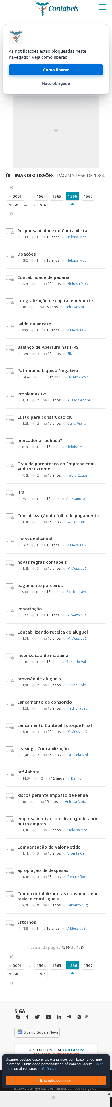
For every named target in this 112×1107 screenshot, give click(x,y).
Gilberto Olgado (77, 615)
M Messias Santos (77, 330)
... (29, 196)
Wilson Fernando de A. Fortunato (78, 522)
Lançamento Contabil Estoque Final (54, 725)
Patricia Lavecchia (77, 592)
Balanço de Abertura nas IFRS (47, 347)
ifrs (20, 492)
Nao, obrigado (56, 83)
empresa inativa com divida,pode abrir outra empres (57, 821)
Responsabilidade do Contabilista (52, 230)
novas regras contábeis (42, 562)
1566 (72, 196)
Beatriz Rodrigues (78, 877)
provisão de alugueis (39, 678)
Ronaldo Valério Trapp (77, 662)
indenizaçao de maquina (42, 655)
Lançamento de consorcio (44, 702)
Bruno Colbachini (78, 685)
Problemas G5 (32, 394)
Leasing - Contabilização (43, 748)
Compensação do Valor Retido (49, 847)
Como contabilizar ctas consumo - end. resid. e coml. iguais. (58, 896)
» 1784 (39, 204)
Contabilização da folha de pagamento (58, 515)
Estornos (26, 922)
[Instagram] (18, 1017)
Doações (26, 254)
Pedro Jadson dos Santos (78, 708)
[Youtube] (48, 1017)
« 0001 (15, 196)
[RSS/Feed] (86, 1016)
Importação (29, 608)
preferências (47, 1069)
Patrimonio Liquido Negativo (47, 370)
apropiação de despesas (42, 870)
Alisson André (78, 400)
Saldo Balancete (34, 324)
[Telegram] (69, 1017)
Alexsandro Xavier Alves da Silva (77, 499)
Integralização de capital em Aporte (55, 300)
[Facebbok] (27, 1017)
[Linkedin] (59, 1017)
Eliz (70, 354)
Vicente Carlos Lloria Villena (78, 853)
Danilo (76, 778)
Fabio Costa (77, 475)
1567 (88, 196)
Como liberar (56, 70)
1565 (56, 196)
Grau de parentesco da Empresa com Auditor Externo (56, 466)
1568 (13, 204)
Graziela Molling (78, 755)
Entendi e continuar (56, 1081)
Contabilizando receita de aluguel (52, 632)
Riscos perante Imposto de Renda (52, 795)
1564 (41, 196)
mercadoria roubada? (39, 440)
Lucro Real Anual (34, 539)
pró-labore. (29, 772)
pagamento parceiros (40, 585)
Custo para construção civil (46, 417)
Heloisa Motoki (77, 237)
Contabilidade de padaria (43, 277)
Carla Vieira (76, 424)
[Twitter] (37, 1017)
